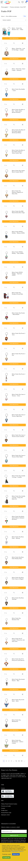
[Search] (19, 2)
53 (21, 761)
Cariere (3, 788)
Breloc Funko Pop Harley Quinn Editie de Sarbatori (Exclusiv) (18, 518)
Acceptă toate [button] (6, 857)
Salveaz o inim (5, 814)
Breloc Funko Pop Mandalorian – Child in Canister (17, 742)
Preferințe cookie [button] (6, 854)
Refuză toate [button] (16, 854)
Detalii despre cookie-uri (17, 851)
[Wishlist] (22, 2)
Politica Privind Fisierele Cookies (9, 804)
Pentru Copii (6, 812)
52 (19, 761)
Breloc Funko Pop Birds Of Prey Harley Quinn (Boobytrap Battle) (18, 131)
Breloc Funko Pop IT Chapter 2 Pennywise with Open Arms (18, 640)
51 (16, 761)
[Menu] (2, 2)
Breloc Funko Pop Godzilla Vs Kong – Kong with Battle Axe (18, 498)
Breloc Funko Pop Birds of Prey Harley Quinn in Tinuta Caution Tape (18, 152)
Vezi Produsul (14, 38)
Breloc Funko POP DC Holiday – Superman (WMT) (17, 274)
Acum (4, 810)
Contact (3, 808)
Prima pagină (4, 7)
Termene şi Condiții (6, 806)
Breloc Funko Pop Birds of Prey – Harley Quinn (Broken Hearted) (18, 111)
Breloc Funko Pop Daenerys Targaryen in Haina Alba (17, 192)
